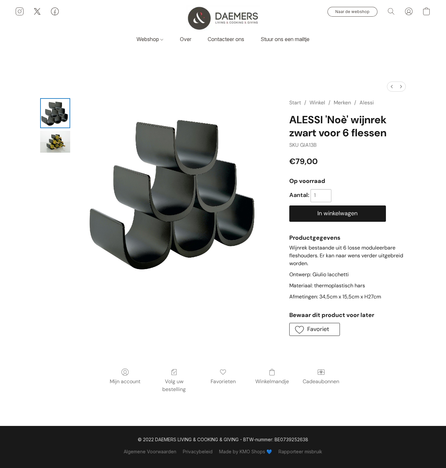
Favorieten (223, 381)
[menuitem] (391, 86)
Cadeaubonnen (321, 381)
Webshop (148, 39)
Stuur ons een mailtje (285, 39)
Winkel (317, 102)
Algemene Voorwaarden (150, 451)
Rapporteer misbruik (300, 451)
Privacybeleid (198, 451)
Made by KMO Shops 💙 (245, 451)
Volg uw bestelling (174, 385)
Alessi (366, 102)
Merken (342, 102)
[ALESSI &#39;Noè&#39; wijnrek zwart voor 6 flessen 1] (55, 142)
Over (185, 39)
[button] (223, 18)
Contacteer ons (226, 39)
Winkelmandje (272, 381)
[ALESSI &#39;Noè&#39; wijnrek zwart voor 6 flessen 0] (55, 113)
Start (295, 102)
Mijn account (125, 381)
